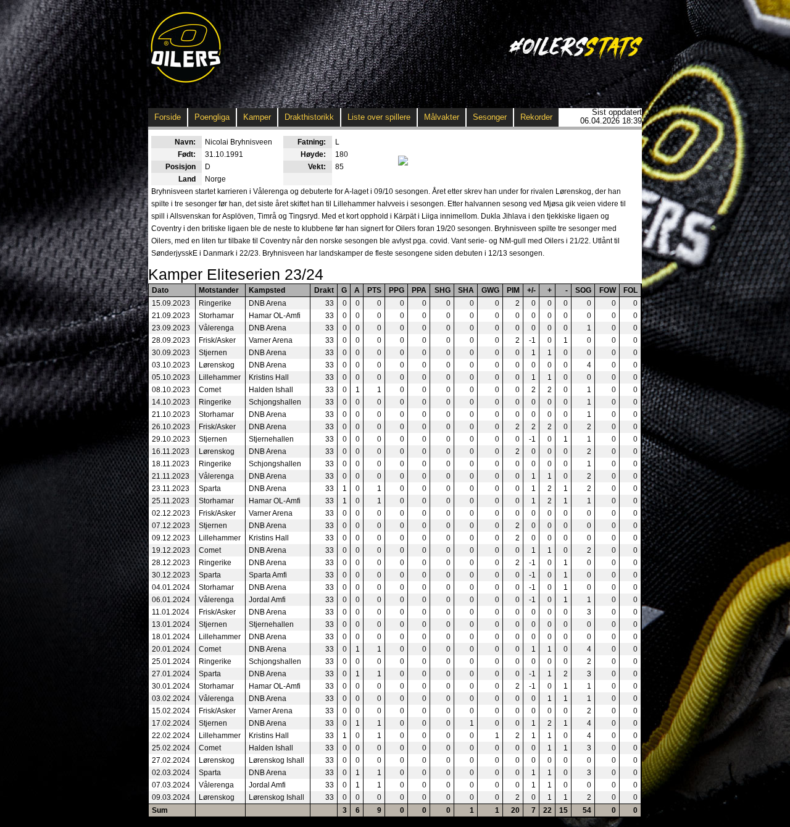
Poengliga (212, 117)
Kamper (257, 117)
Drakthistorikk (309, 117)
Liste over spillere (378, 117)
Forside (167, 117)
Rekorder (536, 117)
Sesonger (490, 117)
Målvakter (441, 117)
